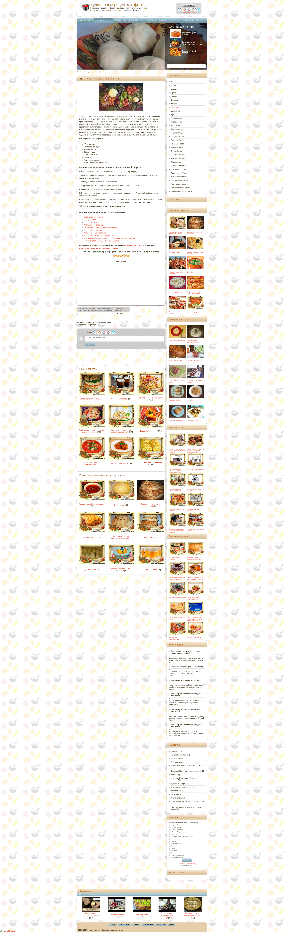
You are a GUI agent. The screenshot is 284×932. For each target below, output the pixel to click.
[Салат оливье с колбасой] (177, 337)
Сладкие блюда (177, 136)
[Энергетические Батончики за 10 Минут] (167, 911)
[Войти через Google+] (194, 9)
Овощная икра (90, 220)
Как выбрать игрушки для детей (185, 680)
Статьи (171, 925)
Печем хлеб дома (188, 33)
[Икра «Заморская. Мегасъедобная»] (175, 47)
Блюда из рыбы (177, 147)
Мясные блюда (176, 832)
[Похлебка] (195, 397)
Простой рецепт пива (149, 570)
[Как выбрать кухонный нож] (195, 466)
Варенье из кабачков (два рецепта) (98, 235)
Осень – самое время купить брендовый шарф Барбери (177, 450)
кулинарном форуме (133, 245)
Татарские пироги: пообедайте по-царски (194, 558)
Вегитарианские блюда (180, 188)
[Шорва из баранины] (150, 427)
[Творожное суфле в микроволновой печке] (121, 532)
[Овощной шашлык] (195, 417)
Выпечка (174, 104)
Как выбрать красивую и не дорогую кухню (195, 529)
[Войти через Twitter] (198, 9)
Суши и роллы (177, 122)
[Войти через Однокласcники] (183, 9)
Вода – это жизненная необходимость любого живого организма (194, 619)
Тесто (173, 853)
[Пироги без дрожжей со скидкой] (177, 505)
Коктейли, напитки (178, 169)
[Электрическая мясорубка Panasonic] (195, 486)
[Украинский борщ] (116, 911)
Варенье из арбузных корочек (96, 217)
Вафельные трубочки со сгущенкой (151, 505)
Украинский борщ (116, 914)
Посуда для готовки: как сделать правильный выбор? (185, 652)
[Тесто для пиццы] (177, 248)
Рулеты (174, 93)
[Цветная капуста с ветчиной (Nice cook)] (193, 911)
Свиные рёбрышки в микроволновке (186, 771)
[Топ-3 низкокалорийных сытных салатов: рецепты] (92, 427)
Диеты (173, 775)
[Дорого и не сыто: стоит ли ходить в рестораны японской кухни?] (195, 446)
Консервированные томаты (95, 233)
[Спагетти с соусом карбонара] (150, 395)
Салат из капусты (108, 310)
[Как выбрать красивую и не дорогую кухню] (195, 525)
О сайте (113, 925)
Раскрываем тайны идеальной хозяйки (175, 490)
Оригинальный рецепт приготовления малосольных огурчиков (109, 238)
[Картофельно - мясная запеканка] (91, 911)
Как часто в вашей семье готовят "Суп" (187, 765)
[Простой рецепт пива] (150, 564)
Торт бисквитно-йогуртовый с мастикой (121, 570)
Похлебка (190, 400)
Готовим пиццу (177, 118)
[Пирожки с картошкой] (177, 417)
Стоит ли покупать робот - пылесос (187, 667)
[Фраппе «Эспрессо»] (121, 395)
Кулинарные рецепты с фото (93, 72)
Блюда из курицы (178, 162)
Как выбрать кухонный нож (195, 469)
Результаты (182, 863)
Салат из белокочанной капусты (92, 310)
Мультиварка (176, 798)
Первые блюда (177, 133)
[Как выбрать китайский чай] (177, 594)
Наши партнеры (148, 925)
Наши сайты (161, 925)
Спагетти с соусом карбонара (150, 398)
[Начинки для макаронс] (195, 634)
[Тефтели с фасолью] (121, 459)
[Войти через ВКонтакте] (179, 9)
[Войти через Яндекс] (190, 9)
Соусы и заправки (178, 166)
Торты (173, 85)
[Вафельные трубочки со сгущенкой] (150, 499)
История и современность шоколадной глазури (177, 578)
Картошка (175, 794)
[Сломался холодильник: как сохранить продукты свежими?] (177, 525)
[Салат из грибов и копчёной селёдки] (195, 337)
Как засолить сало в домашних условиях (100, 228)
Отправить (90, 344)
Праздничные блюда (179, 180)
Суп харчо (190, 272)
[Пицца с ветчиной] (175, 56)
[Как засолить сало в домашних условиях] (177, 229)
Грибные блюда (177, 144)
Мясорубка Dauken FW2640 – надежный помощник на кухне (175, 470)
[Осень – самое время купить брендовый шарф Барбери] (177, 446)
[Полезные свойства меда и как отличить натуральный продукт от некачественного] (195, 574)
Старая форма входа (189, 12)
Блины (174, 89)
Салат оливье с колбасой (177, 340)
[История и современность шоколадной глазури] (177, 574)
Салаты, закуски (177, 155)
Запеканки (175, 111)
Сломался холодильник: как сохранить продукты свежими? (176, 530)
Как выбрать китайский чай (177, 597)
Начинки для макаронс (194, 637)
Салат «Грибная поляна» (90, 399)
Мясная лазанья (90, 537)
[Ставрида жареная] (177, 397)
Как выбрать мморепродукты (174, 638)
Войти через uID (188, 5)
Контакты (136, 925)
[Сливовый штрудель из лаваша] (195, 377)
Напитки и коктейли (178, 855)
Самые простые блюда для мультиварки (187, 801)
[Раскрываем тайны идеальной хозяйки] (177, 486)
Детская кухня (177, 129)
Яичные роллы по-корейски (150, 462)
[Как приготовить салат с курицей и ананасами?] (121, 427)
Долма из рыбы (90, 570)
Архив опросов (191, 863)
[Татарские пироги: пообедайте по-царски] (195, 554)
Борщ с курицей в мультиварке (92, 504)
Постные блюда (177, 140)
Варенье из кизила (91, 222)
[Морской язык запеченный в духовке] (195, 248)
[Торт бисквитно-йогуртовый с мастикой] (121, 564)
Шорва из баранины (148, 431)
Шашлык (174, 96)
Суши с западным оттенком (174, 558)
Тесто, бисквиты (177, 151)
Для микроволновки (179, 177)
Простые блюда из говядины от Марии (193, 598)
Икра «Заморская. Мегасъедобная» (188, 43)
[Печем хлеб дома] (175, 37)
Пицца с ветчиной (188, 51)
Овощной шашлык (193, 420)
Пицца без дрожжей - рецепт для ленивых (193, 292)
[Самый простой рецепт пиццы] (177, 308)
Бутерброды (176, 115)
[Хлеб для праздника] (177, 357)
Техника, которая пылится (182, 787)
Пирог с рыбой (149, 537)
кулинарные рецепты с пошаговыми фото (98, 248)
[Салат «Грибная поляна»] (92, 395)
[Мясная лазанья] (92, 532)
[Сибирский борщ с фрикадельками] (92, 459)
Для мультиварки (178, 158)
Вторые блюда (177, 126)
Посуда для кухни (178, 751)
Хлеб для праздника (175, 360)
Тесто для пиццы (174, 252)
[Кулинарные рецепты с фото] (113, 11)
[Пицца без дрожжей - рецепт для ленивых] (195, 288)
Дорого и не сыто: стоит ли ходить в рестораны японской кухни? (195, 450)
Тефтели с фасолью (118, 463)
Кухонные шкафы (178, 784)
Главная (79, 72)
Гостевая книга (124, 925)
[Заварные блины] (142, 911)
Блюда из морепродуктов (181, 191)
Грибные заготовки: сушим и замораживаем (102, 241)
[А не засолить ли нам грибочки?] (177, 268)
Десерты (174, 100)
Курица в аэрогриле (193, 312)
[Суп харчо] (195, 268)
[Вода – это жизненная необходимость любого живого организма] (195, 614)
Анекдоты (175, 791)
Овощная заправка (193, 360)
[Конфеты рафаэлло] (177, 288)
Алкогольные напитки (180, 184)
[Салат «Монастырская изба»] (177, 377)
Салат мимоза (120, 505)
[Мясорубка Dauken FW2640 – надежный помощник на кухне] (177, 466)
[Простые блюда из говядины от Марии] (195, 594)
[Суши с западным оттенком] (177, 554)
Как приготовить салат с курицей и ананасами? (120, 431)
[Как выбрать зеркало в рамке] (195, 505)
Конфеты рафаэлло (175, 292)
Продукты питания (178, 755)
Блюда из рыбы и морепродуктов (182, 836)
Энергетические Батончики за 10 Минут (167, 915)
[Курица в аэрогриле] (195, 308)
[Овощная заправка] (195, 357)
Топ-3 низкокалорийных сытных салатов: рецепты (92, 431)
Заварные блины (142, 914)
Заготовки (107, 72)
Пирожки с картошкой (176, 420)
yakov (100, 308)
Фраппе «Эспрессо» (119, 399)
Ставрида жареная (175, 400)
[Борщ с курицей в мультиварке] (92, 499)
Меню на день (177, 762)
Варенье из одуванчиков (94, 230)
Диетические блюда (179, 173)
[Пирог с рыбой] (150, 532)
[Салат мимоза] (121, 499)
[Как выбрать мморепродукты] (177, 634)
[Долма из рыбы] (92, 564)
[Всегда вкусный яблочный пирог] (177, 614)
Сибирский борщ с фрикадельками (91, 463)
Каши (173, 82)
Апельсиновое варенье (93, 225)
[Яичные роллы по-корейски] (150, 459)
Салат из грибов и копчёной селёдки (192, 341)
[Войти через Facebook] (187, 9)
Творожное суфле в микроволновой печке (120, 537)
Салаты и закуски (177, 829)
